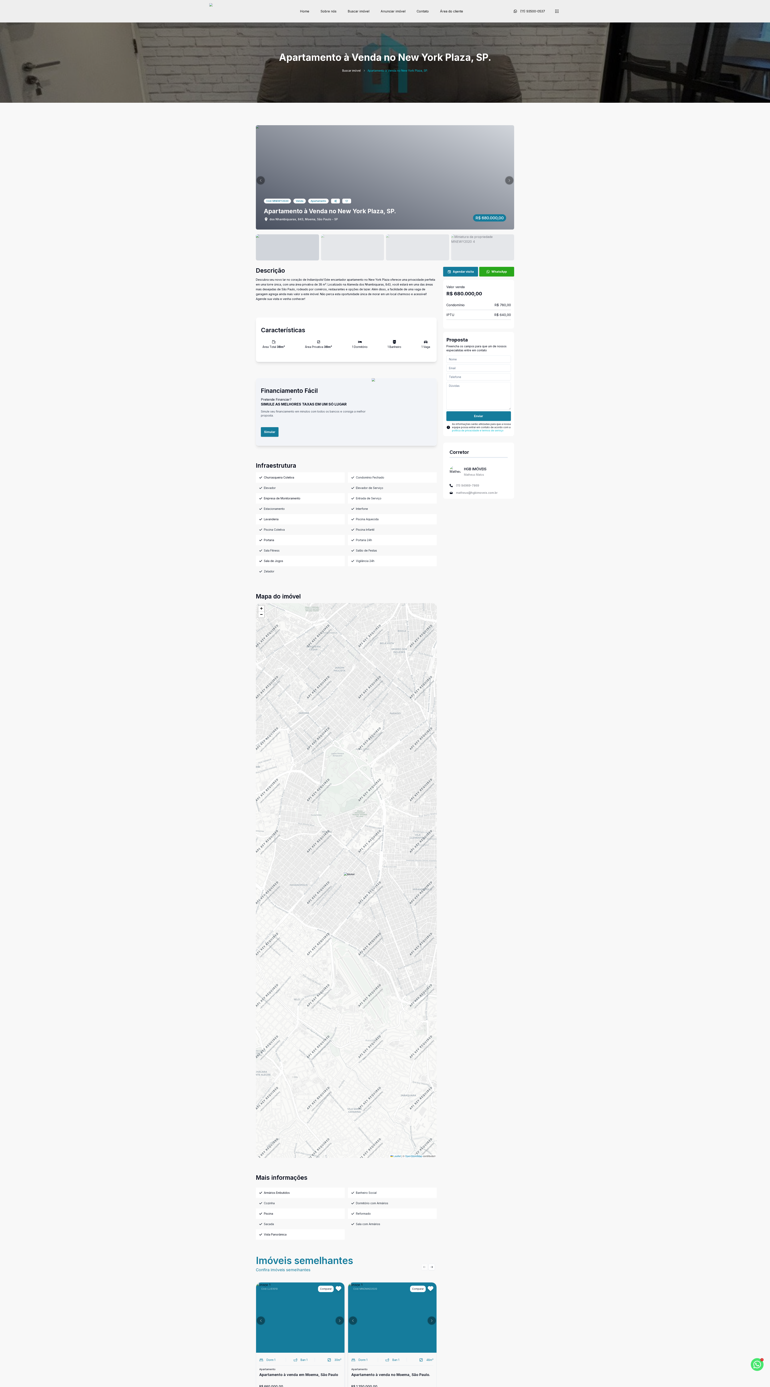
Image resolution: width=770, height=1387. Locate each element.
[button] (261, 180)
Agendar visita (463, 271)
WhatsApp (499, 271)
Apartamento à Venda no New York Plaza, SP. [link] (398, 70)
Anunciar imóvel (393, 11)
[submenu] (557, 11)
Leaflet (397, 1156)
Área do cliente (451, 11)
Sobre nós (328, 11)
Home (304, 11)
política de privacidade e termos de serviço (478, 430)
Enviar (478, 416)
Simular (269, 432)
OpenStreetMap (413, 1156)
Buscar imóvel (358, 11)
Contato (423, 11)
